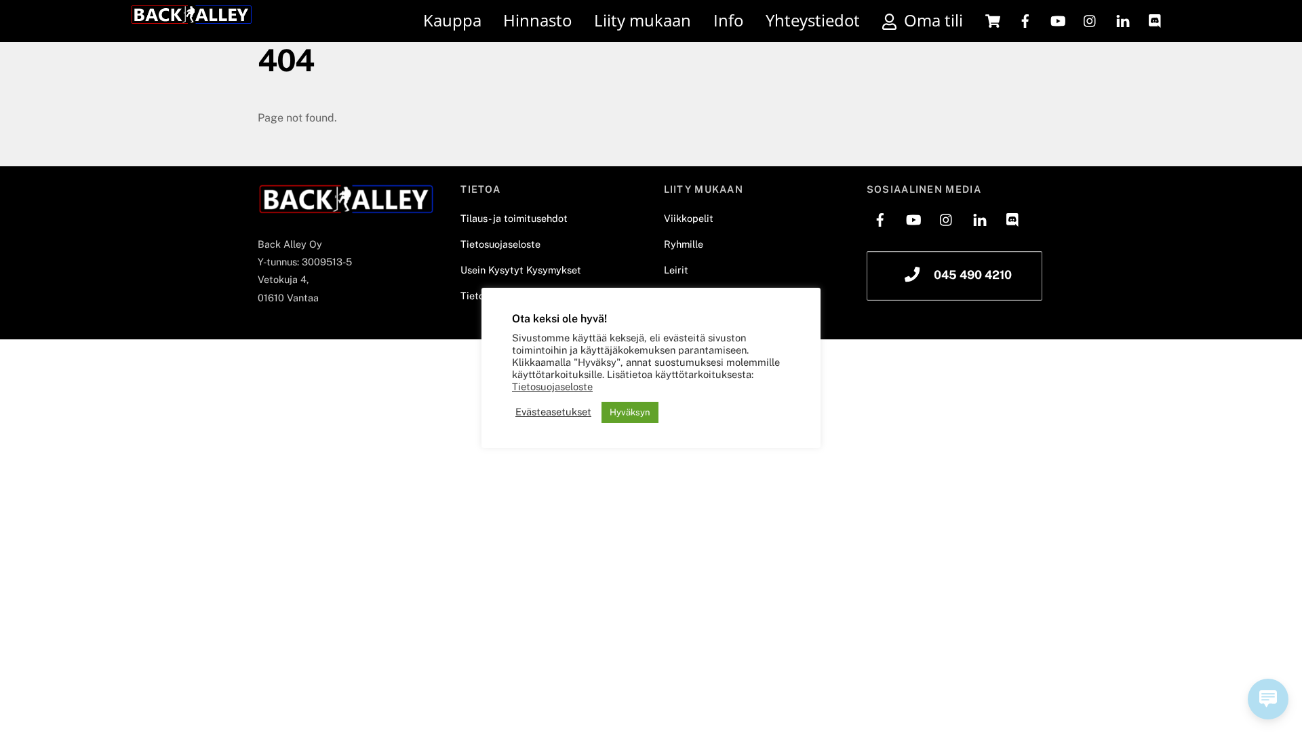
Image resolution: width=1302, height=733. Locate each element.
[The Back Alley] (191, 18)
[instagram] (1090, 20)
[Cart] (992, 21)
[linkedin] (1123, 20)
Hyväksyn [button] (630, 412)
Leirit (676, 270)
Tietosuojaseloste (500, 244)
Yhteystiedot (813, 20)
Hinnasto (537, 20)
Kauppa (452, 20)
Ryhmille (683, 244)
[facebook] (1025, 20)
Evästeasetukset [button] (553, 411)
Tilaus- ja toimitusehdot (514, 218)
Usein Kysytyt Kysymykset (520, 270)
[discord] (1155, 20)
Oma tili (931, 20)
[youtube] (1057, 20)
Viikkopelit (688, 218)
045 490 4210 (973, 275)
